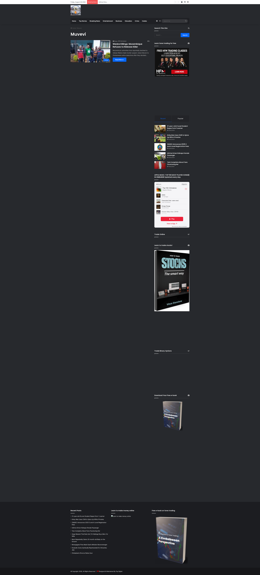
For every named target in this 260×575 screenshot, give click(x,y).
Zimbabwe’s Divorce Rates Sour (82, 553)
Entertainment (108, 21)
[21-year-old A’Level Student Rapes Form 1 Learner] (160, 129)
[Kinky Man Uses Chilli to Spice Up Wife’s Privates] (160, 138)
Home (74, 21)
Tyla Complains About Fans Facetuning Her (177, 163)
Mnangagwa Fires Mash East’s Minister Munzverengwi (89, 544)
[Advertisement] (150, 10)
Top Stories (83, 21)
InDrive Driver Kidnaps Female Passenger (112, 2)
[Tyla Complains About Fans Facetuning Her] (160, 165)
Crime (137, 21)
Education (128, 21)
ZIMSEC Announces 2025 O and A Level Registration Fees (178, 145)
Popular (180, 118)
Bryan (116, 41)
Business (119, 21)
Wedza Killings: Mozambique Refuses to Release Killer (127, 45)
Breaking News (95, 21)
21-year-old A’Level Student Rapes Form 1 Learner (177, 127)
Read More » (119, 60)
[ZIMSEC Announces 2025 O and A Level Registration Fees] (160, 147)
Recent (163, 118)
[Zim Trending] (76, 10)
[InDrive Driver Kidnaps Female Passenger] (160, 156)
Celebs (144, 21)
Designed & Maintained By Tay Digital (110, 571)
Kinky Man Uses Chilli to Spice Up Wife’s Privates (178, 136)
